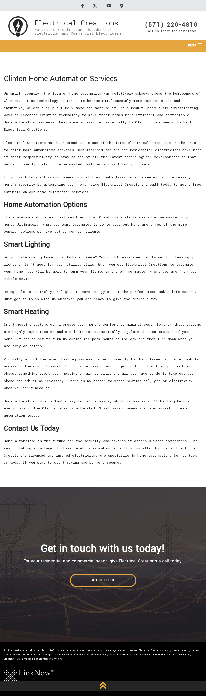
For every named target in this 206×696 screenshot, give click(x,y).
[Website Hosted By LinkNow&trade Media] (29, 675)
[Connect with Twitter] (95, 5)
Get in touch (103, 580)
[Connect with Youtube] (109, 5)
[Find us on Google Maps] (122, 5)
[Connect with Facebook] (83, 5)
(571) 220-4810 (171, 24)
